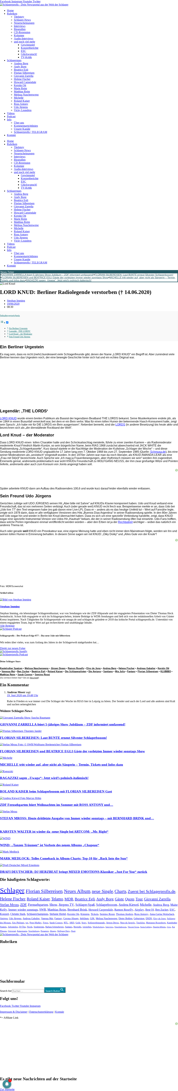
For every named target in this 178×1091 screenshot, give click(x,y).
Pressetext (44, 931)
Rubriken (12, 13)
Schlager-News (22, 19)
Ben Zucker (23, 671)
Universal (12, 931)
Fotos (45, 922)
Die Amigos (94, 671)
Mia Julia (120, 671)
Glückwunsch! (29, 54)
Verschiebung (33, 931)
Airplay (139, 909)
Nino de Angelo (127, 923)
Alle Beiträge (7, 625)
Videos (11, 113)
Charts (120, 891)
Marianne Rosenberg (156, 923)
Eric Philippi (18, 922)
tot (27, 922)
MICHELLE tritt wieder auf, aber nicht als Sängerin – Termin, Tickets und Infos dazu (61, 764)
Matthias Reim (22, 91)
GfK (92, 918)
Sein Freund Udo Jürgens (19, 337)
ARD (71, 922)
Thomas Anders (124, 914)
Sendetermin (39, 927)
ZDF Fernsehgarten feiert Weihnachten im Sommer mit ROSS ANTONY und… (56, 805)
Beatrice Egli (21, 69)
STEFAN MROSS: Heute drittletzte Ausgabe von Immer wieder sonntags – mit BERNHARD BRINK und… (77, 818)
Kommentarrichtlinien (26, 125)
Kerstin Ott (20, 85)
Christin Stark (17, 914)
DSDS (149, 918)
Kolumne (19, 35)
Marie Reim (20, 88)
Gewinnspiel (28, 44)
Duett (73, 931)
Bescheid (34, 678)
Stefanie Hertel (58, 914)
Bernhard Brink (77, 909)
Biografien (20, 29)
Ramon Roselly (76, 668)
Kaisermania (22, 931)
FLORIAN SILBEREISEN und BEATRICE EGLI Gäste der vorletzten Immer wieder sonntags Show (54, 277)
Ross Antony (21, 103)
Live (169, 927)
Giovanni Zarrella (23, 75)
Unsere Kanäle (22, 128)
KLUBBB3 (165, 671)
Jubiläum (84, 918)
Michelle (18, 97)
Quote (129, 899)
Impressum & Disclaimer (13, 1011)
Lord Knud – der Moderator (20, 334)
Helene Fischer (22, 79)
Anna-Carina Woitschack (162, 914)
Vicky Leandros (22, 110)
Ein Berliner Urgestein (18, 328)
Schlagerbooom (106, 904)
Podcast (11, 116)
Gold (77, 923)
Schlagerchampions (37, 914)
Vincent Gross (133, 927)
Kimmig (84, 914)
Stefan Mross (9, 904)
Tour (139, 899)
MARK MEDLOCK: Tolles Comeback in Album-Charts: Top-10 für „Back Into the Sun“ (64, 858)
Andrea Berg (21, 63)
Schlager (12, 890)
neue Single (102, 891)
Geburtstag (139, 918)
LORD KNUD (8, 418)
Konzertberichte (29, 47)
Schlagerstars (14, 60)
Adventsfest (13, 927)
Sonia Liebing (146, 927)
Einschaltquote (120, 927)
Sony (84, 923)
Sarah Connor (25, 674)
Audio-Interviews (23, 38)
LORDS (120, 424)
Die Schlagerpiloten (75, 671)
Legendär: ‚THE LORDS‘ (20, 331)
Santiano (108, 671)
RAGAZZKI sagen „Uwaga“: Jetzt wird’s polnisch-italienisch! (58, 280)
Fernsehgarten (38, 904)
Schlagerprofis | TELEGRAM (30, 132)
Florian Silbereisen (24, 72)
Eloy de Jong (93, 668)
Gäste (119, 899)
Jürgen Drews (58, 668)
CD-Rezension (22, 32)
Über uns (19, 122)
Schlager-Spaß (85, 904)
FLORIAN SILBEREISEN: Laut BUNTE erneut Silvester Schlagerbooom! (134, 274)
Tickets (94, 914)
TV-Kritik (26, 57)
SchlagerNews (8, 952)
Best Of (149, 909)
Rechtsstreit (125, 522)
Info (9, 119)
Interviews (19, 26)
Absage (53, 931)
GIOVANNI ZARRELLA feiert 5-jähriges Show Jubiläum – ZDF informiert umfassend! (47, 274)
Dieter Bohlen (125, 918)
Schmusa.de (158, 451)
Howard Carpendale (25, 82)
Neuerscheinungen (24, 22)
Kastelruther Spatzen (11, 668)
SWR (42, 909)
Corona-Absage (70, 918)
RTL (66, 922)
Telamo (57, 899)
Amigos (4, 918)
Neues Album (77, 891)
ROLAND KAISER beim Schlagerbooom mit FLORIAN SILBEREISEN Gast (56, 791)
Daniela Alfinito (159, 927)
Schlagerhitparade (96, 923)
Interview (109, 927)
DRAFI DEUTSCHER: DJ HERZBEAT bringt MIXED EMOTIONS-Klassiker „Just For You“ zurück (73, 872)
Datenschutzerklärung (41, 1011)
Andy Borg (20, 66)
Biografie (77, 927)
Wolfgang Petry (63, 931)
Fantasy (131, 671)
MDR (68, 899)
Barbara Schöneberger (54, 927)
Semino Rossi (42, 674)
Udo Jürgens (21, 107)
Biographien (7, 961)
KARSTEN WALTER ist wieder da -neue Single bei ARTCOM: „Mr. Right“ (54, 831)
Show (53, 904)
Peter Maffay (36, 922)
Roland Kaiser (22, 100)
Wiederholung (98, 927)
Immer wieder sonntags (23, 909)
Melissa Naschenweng (26, 94)
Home (10, 10)
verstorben (87, 927)
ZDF (23, 904)
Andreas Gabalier (146, 668)
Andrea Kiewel (129, 904)
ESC (23, 51)
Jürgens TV (66, 904)
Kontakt (11, 135)
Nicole (29, 927)
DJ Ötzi (22, 927)
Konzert (4, 914)
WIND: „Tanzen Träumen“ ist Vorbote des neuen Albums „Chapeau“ (49, 845)
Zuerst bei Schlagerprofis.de (151, 891)
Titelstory (19, 16)
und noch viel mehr (24, 41)
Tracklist (140, 923)
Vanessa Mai (8, 671)
